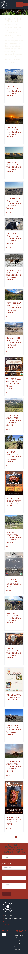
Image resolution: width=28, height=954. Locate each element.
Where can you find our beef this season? (13, 697)
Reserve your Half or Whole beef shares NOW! (13, 502)
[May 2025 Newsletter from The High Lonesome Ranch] (14, 603)
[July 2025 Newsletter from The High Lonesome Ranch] (14, 442)
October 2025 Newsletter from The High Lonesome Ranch (13, 343)
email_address (7, 874)
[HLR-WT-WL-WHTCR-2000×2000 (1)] (3, 2)
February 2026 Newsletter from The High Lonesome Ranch (13, 203)
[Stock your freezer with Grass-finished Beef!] (14, 564)
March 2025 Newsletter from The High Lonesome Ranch (13, 730)
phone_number (7, 863)
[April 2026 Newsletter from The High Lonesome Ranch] (14, 115)
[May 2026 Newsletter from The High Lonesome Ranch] (14, 76)
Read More (8, 100)
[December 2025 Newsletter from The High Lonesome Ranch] (14, 260)
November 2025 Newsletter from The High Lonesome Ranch (13, 308)
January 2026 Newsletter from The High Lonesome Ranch (13, 238)
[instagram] (5, 924)
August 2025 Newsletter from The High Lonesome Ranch (13, 420)
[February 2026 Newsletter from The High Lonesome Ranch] (14, 188)
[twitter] (8, 924)
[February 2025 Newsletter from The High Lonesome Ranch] (14, 751)
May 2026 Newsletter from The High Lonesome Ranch (13, 91)
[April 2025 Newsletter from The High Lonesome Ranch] (14, 639)
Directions (7, 921)
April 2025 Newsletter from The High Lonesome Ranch (13, 653)
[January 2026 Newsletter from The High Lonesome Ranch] (14, 224)
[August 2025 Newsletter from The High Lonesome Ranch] (14, 405)
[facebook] (2, 924)
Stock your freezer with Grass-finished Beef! (13, 583)
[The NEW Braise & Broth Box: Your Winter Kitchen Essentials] (14, 366)
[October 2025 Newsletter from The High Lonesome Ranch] (14, 328)
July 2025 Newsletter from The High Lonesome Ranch (13, 457)
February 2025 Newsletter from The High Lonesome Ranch (13, 766)
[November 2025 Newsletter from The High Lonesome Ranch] (14, 294)
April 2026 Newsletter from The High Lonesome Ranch (13, 132)
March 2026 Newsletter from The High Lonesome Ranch (13, 167)
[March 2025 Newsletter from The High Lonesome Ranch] (14, 715)
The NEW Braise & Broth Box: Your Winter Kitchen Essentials (13, 384)
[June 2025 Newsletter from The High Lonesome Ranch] (14, 522)
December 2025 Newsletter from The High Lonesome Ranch (13, 275)
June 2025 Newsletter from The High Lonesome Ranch (13, 537)
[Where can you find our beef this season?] (14, 680)
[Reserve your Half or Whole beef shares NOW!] (14, 483)
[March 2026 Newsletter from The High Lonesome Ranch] (14, 153)
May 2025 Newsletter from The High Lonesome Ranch (13, 618)
